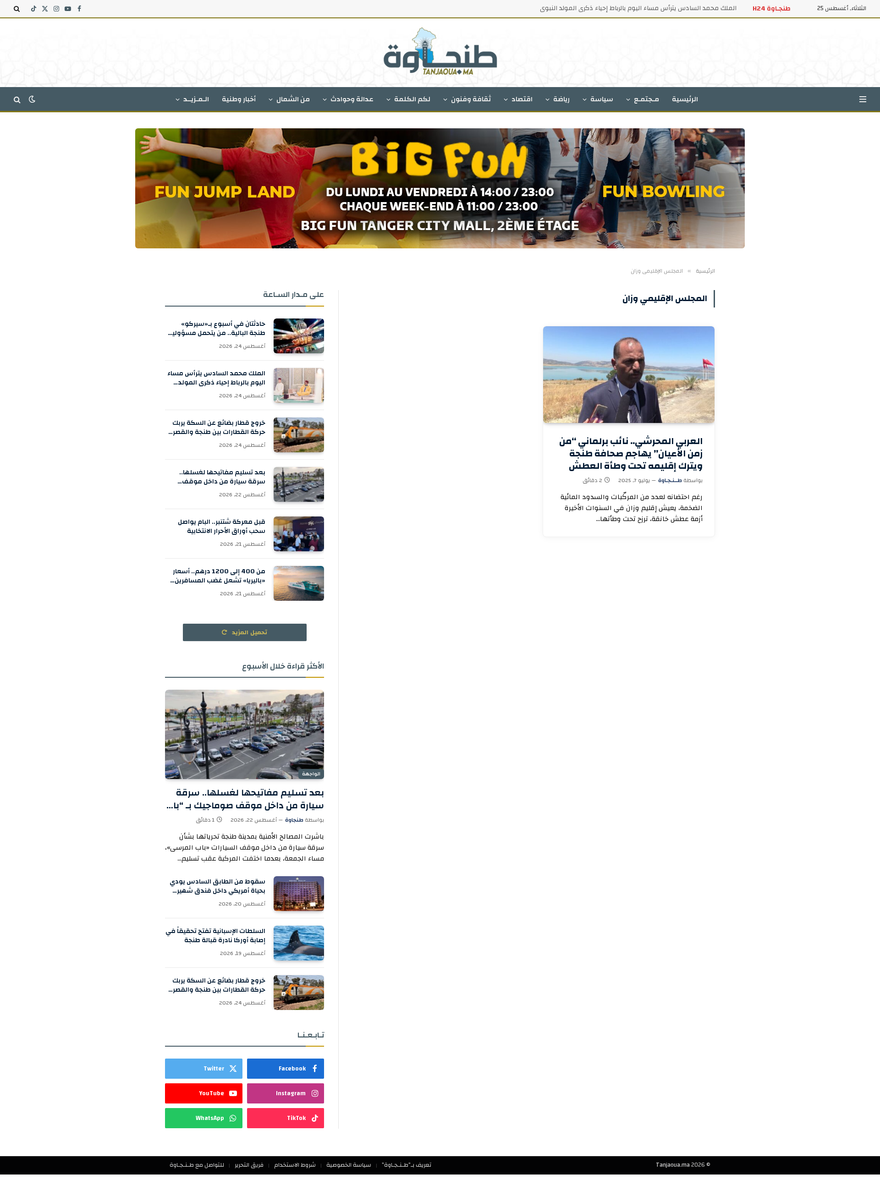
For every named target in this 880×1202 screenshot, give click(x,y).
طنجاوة (294, 820)
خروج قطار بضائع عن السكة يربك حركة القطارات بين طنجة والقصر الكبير (218, 427)
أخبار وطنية (239, 99)
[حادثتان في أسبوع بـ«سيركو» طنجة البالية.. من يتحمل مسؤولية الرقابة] (299, 335)
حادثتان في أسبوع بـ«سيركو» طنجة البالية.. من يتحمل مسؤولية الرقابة (216, 328)
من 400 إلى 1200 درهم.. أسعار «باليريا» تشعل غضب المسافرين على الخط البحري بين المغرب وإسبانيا (219, 576)
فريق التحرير (249, 1164)
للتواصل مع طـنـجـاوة (197, 1164)
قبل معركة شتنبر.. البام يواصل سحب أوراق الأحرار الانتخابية (221, 526)
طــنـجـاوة (670, 480)
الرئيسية (685, 99)
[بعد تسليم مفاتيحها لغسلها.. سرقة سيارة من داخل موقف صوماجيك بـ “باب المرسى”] (299, 484)
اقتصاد (522, 99)
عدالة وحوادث (352, 99)
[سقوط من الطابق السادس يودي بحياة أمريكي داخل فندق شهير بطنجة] (299, 893)
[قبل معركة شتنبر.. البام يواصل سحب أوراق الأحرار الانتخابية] (299, 533)
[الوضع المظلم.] (32, 99)
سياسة (601, 99)
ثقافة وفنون (471, 99)
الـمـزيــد (196, 99)
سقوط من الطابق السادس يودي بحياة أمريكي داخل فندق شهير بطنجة (217, 886)
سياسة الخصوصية (348, 1164)
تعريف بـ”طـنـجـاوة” (406, 1164)
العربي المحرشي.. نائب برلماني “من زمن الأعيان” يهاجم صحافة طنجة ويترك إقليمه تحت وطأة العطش (631, 453)
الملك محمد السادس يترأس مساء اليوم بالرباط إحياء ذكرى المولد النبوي (638, 8)
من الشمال (293, 99)
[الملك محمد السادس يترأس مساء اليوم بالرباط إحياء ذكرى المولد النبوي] (299, 385)
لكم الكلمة (412, 99)
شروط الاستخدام (295, 1164)
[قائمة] (862, 99)
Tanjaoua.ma (673, 1164)
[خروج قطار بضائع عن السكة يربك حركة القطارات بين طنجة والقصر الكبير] (299, 434)
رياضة (561, 99)
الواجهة (311, 774)
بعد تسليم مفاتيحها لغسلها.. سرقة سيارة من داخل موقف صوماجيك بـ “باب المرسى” (222, 477)
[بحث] (18, 8)
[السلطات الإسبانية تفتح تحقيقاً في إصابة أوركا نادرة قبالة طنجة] (299, 943)
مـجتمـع (646, 99)
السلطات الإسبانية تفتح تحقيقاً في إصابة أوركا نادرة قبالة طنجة (215, 936)
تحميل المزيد (249, 632)
